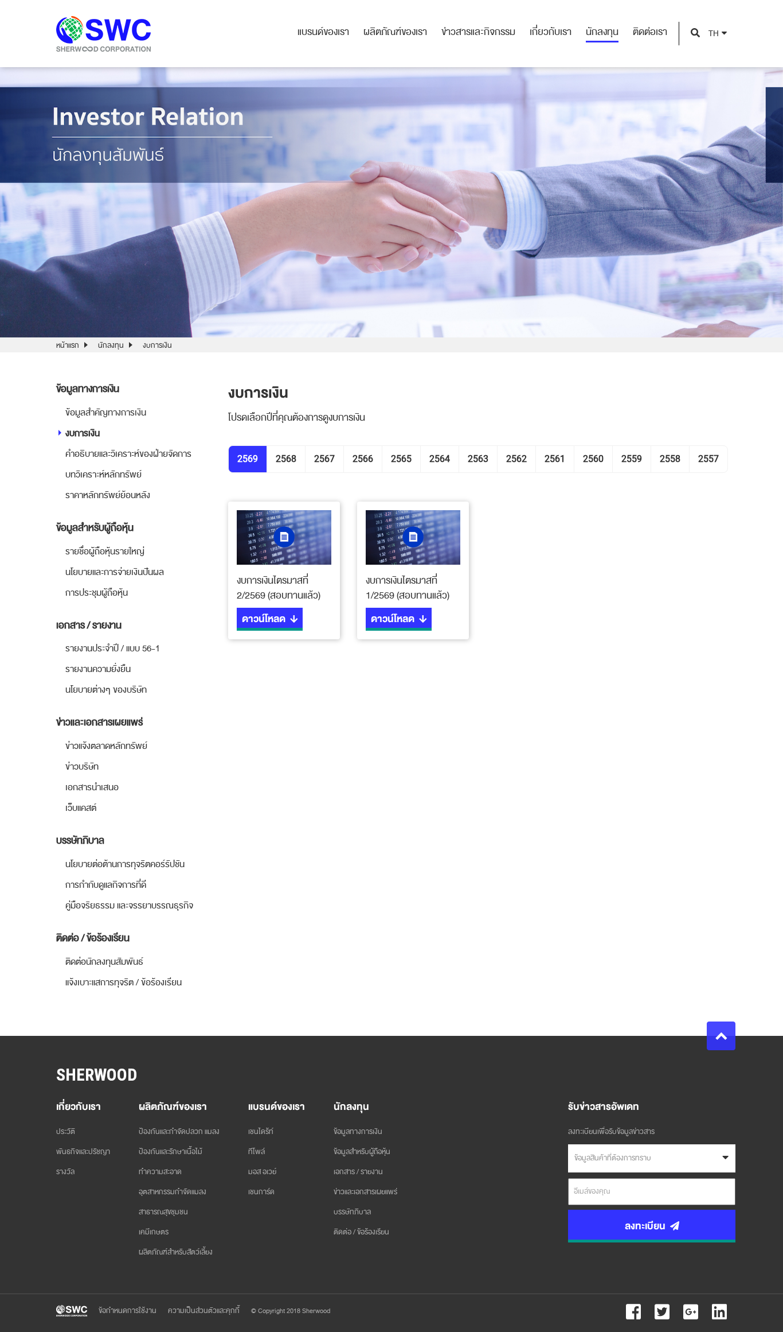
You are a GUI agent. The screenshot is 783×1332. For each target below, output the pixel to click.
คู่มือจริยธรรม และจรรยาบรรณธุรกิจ (129, 905)
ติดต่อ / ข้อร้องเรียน (361, 1232)
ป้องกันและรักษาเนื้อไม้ (170, 1152)
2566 (363, 458)
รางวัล (65, 1172)
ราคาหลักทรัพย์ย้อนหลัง (107, 495)
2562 (516, 458)
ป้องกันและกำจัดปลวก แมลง (179, 1131)
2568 (286, 458)
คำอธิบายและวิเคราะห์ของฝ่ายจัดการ (128, 454)
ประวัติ (65, 1131)
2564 (439, 458)
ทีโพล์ (256, 1152)
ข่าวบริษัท (82, 767)
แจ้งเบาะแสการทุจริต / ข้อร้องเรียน (123, 982)
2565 (401, 458)
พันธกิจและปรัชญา (83, 1152)
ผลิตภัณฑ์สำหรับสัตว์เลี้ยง (176, 1252)
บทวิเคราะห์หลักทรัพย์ (103, 474)
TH (713, 33)
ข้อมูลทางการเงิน (358, 1131)
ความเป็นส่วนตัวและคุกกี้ (204, 1311)
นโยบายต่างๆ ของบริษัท (106, 690)
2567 (324, 458)
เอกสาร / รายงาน (358, 1172)
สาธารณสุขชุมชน (163, 1212)
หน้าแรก (67, 345)
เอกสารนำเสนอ (92, 787)
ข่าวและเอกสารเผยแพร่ (365, 1192)
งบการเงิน (82, 433)
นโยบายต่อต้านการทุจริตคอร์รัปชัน (125, 864)
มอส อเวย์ (262, 1172)
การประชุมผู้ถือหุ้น (96, 593)
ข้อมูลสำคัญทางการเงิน (105, 413)
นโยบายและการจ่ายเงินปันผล (114, 572)
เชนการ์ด (261, 1192)
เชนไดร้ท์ (260, 1131)
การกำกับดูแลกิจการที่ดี (105, 885)
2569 (247, 458)
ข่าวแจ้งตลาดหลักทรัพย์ (106, 746)
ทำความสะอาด (160, 1172)
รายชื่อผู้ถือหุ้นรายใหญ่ (104, 551)
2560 (593, 458)
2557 (708, 458)
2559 (631, 458)
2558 (670, 458)
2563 (478, 458)
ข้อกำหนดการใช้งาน (127, 1311)
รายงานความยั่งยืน (98, 669)
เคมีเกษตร (154, 1232)
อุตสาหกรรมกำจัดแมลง (172, 1192)
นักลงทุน (111, 345)
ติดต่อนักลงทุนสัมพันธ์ (104, 962)
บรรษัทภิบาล (352, 1212)
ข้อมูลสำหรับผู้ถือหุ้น (362, 1152)
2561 (555, 458)
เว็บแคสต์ (80, 808)
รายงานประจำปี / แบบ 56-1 (112, 648)
